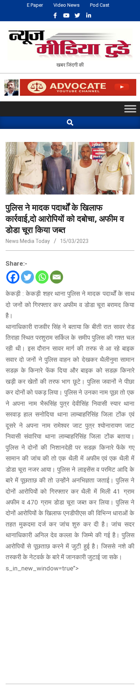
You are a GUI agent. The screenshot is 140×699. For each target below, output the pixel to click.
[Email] (56, 277)
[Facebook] (12, 277)
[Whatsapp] (42, 277)
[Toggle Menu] (130, 109)
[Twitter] (27, 277)
